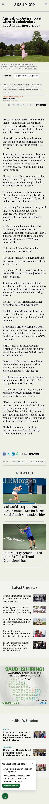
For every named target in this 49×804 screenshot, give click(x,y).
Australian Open (37, 461)
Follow (42, 105)
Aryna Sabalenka (18, 461)
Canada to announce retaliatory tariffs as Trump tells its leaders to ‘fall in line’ (17, 633)
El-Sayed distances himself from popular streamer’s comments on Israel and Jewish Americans (16, 646)
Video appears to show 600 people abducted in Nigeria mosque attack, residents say (17, 610)
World (6, 729)
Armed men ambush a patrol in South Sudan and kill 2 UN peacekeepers (17, 622)
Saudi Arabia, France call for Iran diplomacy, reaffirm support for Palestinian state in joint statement (17, 736)
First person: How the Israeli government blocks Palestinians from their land (17, 752)
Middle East (7, 747)
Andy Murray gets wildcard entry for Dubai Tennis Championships (22, 557)
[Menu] (3, 4)
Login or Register (11, 786)
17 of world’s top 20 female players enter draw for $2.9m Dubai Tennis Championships (24, 510)
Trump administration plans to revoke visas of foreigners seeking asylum (17, 598)
